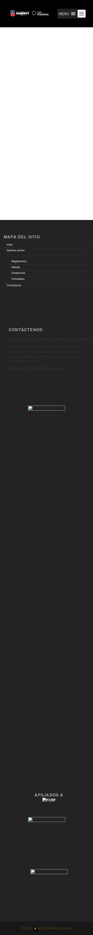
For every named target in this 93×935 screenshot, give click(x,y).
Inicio (10, 244)
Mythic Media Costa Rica (54, 928)
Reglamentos (19, 261)
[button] (64, 14)
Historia (15, 267)
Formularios (18, 279)
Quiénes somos (16, 250)
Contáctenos (14, 285)
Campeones (18, 273)
